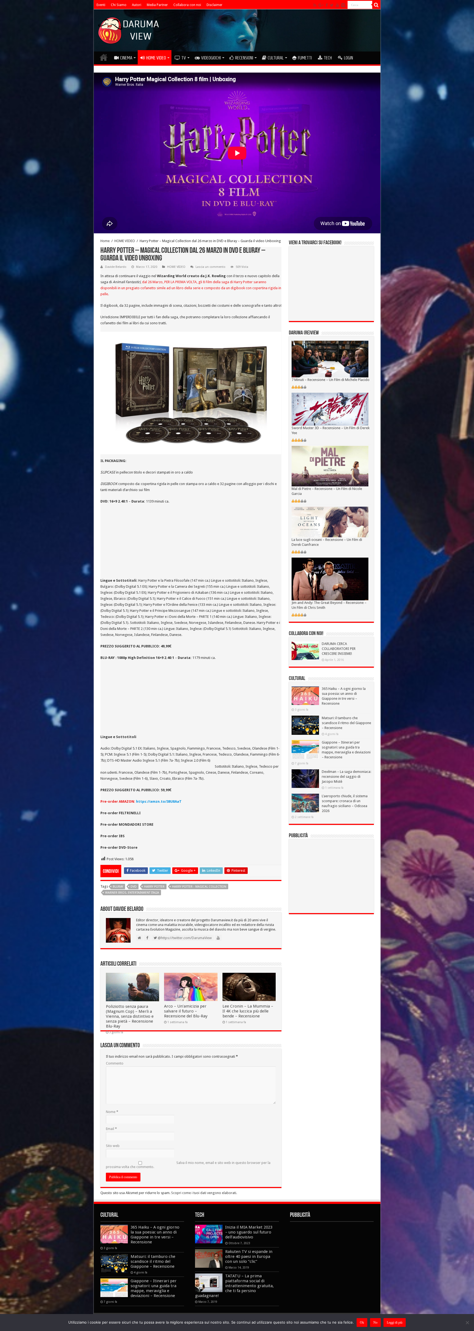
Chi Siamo (118, 5)
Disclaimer (214, 5)
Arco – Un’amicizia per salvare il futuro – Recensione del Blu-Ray (185, 1011)
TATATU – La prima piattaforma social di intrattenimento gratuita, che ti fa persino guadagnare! (234, 1285)
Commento (114, 1063)
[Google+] (321, 5)
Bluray (118, 886)
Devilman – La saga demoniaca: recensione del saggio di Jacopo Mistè (346, 777)
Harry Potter (154, 886)
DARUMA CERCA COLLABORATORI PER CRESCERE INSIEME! (339, 649)
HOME (104, 57)
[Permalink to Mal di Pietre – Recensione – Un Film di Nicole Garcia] (330, 466)
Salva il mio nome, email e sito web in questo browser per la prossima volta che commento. (188, 1165)
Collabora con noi (187, 5)
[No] (467, 1322)
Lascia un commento (210, 267)
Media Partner (157, 5)
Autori (136, 5)
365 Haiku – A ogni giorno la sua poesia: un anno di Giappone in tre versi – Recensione (155, 1234)
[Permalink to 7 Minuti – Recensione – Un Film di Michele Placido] (330, 359)
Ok (362, 1322)
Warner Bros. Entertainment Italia (132, 892)
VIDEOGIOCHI (211, 57)
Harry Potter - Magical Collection (199, 886)
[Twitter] (331, 5)
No (375, 1322)
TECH (328, 57)
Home (105, 241)
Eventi (101, 5)
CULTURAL (276, 57)
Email (111, 1129)
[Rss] (315, 5)
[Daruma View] (129, 29)
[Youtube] (337, 5)
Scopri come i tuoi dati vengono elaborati (203, 1193)
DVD (134, 886)
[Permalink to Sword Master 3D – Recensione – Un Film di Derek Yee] (330, 409)
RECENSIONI (244, 57)
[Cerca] (376, 5)
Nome (112, 1112)
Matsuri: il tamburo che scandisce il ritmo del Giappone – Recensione (346, 723)
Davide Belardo (115, 267)
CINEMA (126, 57)
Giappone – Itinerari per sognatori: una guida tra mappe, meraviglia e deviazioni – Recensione (154, 1288)
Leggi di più (394, 1322)
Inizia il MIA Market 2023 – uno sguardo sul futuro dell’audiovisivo (248, 1232)
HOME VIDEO (156, 57)
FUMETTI (305, 57)
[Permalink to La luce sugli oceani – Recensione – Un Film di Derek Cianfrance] (330, 522)
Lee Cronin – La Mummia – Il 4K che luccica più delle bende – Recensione (247, 1011)
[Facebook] (326, 5)
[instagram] (343, 5)
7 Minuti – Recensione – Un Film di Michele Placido (330, 380)
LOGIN (348, 57)
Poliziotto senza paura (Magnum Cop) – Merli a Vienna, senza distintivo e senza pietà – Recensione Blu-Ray (130, 1016)
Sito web (113, 1146)
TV (183, 57)
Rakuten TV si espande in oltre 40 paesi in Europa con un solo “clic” (248, 1256)
